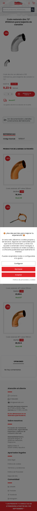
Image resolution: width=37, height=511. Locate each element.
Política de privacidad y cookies (24, 280)
